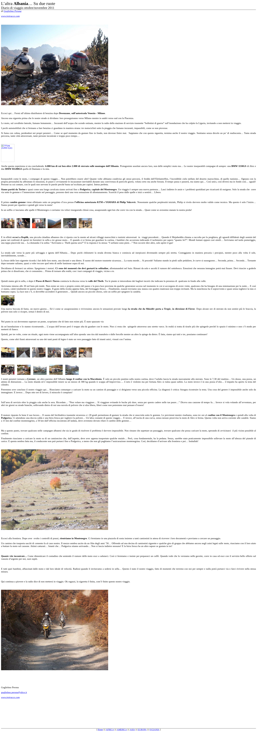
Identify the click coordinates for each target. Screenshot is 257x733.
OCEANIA (154, 729)
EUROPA (142, 729)
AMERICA (122, 729)
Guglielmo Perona (12, 11)
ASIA (132, 729)
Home (100, 729)
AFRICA (110, 729)
